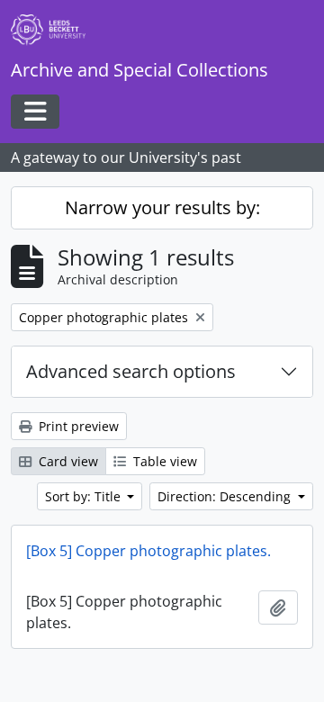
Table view (163, 461)
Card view (66, 461)
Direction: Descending (226, 496)
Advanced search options (131, 371)
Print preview (77, 426)
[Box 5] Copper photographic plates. (148, 551)
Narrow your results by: (162, 207)
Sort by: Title (84, 496)
